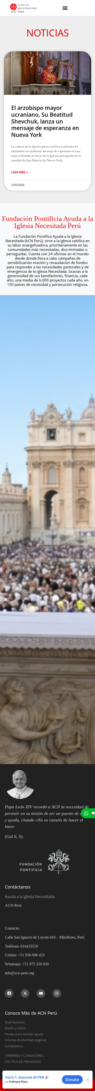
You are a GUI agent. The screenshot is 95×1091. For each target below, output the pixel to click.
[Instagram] (57, 993)
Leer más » (19, 172)
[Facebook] (9, 993)
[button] (65, 8)
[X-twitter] (25, 993)
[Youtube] (41, 993)
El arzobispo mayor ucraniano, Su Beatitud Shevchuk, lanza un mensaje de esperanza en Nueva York (45, 121)
